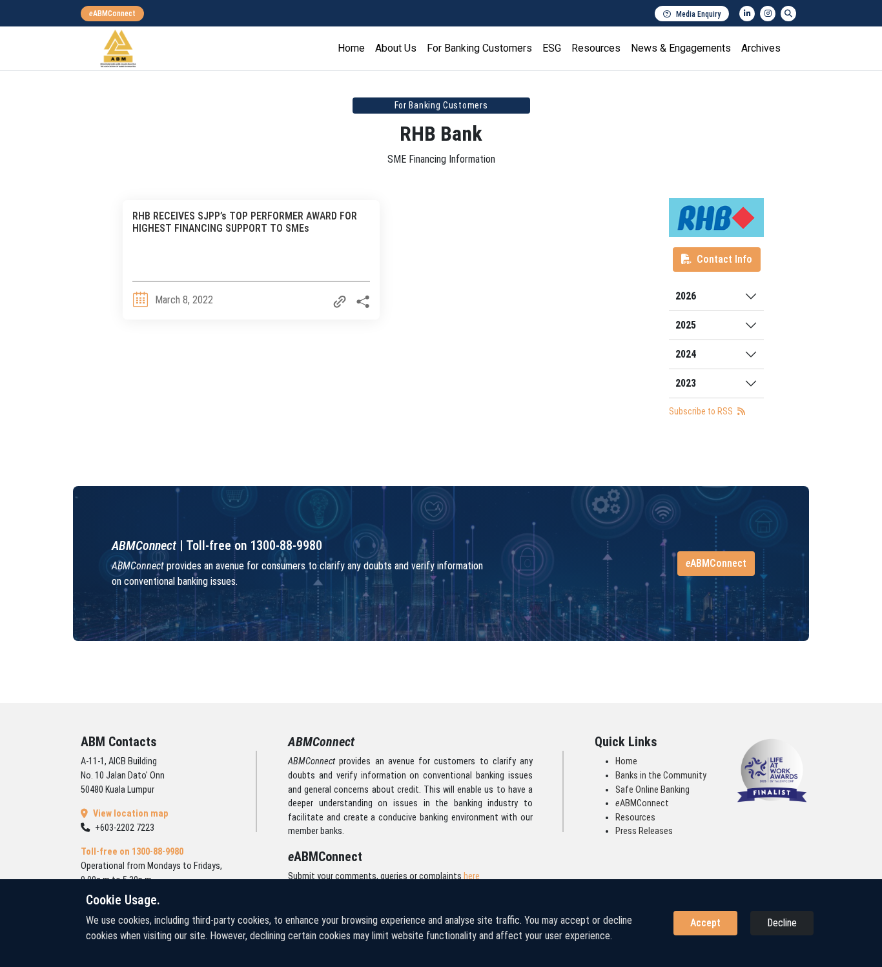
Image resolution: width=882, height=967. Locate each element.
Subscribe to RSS (702, 411)
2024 (685, 354)
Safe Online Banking (652, 789)
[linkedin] (747, 13)
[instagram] (767, 13)
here (472, 876)
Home (351, 48)
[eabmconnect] (112, 13)
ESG (551, 48)
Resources (595, 48)
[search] (788, 13)
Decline (782, 923)
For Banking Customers (479, 48)
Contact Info (724, 259)
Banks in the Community (660, 775)
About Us (395, 48)
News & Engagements (681, 48)
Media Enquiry (698, 14)
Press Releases (644, 831)
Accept (705, 923)
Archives (761, 48)
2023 (685, 383)
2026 (685, 296)
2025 (685, 325)
